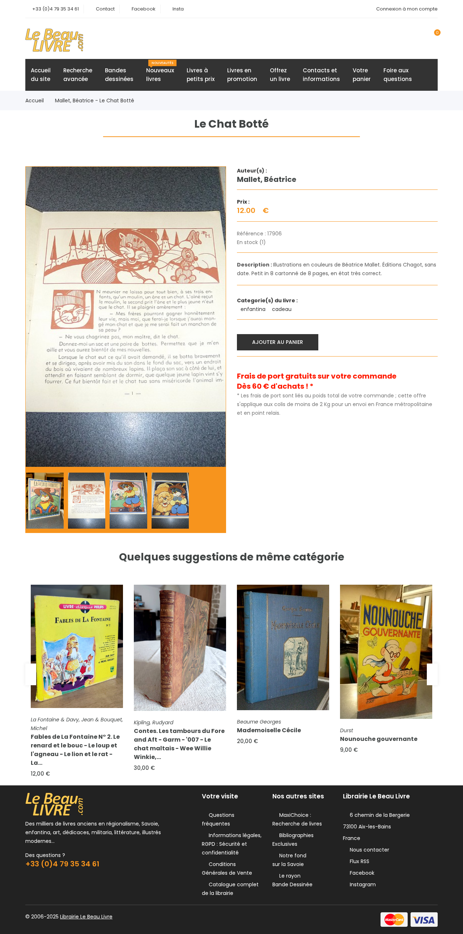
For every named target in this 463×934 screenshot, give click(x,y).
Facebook (144, 8)
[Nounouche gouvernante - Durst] (386, 651)
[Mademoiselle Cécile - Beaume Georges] (283, 647)
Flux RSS (358, 861)
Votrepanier (362, 75)
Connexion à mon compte (407, 8)
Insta (178, 8)
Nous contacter (368, 849)
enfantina (254, 309)
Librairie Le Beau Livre (86, 916)
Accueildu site (41, 75)
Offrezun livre (280, 75)
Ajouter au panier (277, 342)
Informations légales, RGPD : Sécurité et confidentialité (232, 844)
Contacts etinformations (321, 75)
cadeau (282, 309)
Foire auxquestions (397, 75)
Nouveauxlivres (160, 72)
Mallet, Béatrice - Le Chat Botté (94, 100)
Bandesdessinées (119, 75)
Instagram (361, 884)
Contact (105, 8)
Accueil (34, 100)
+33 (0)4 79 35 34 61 (55, 8)
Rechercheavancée (77, 75)
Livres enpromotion (242, 75)
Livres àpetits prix (200, 75)
